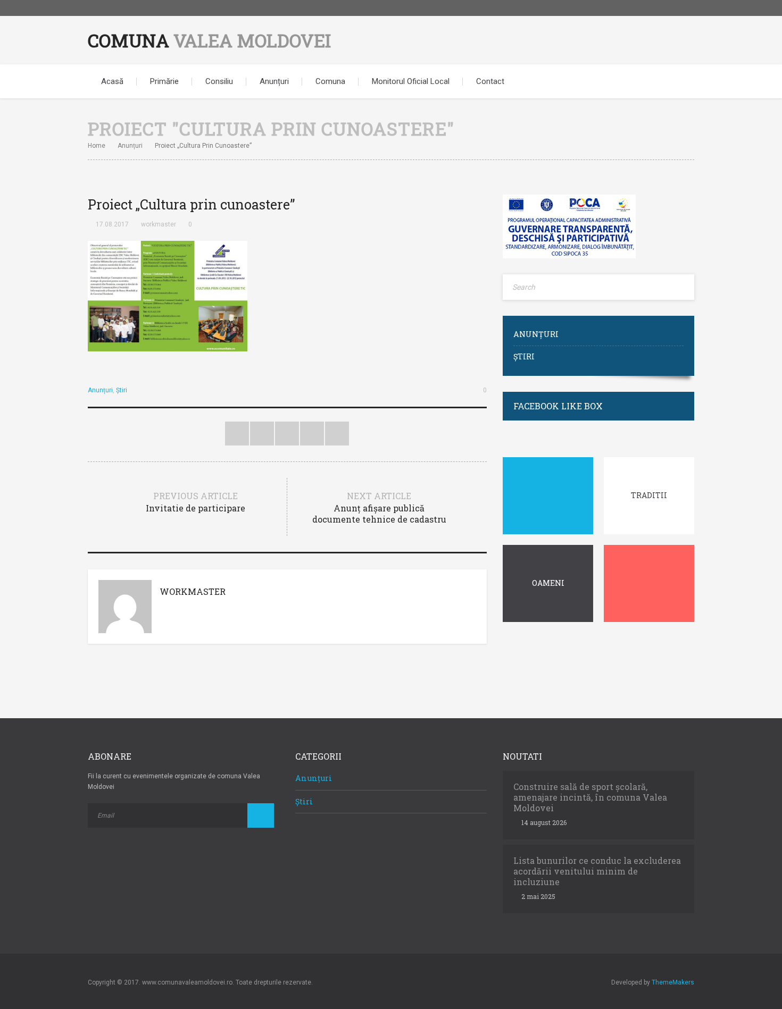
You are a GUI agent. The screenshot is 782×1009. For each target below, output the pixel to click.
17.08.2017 (112, 224)
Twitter (237, 433)
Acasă (112, 81)
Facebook (686, 8)
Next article (379, 507)
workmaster (158, 224)
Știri (121, 390)
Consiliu (219, 81)
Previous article (195, 502)
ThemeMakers (673, 982)
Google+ (312, 433)
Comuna (209, 40)
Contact (490, 81)
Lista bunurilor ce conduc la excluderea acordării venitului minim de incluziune (597, 871)
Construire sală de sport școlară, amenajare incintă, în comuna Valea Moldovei (590, 797)
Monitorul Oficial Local (411, 81)
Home (96, 145)
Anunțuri (274, 81)
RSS (337, 433)
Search (678, 81)
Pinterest (287, 433)
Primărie (164, 81)
